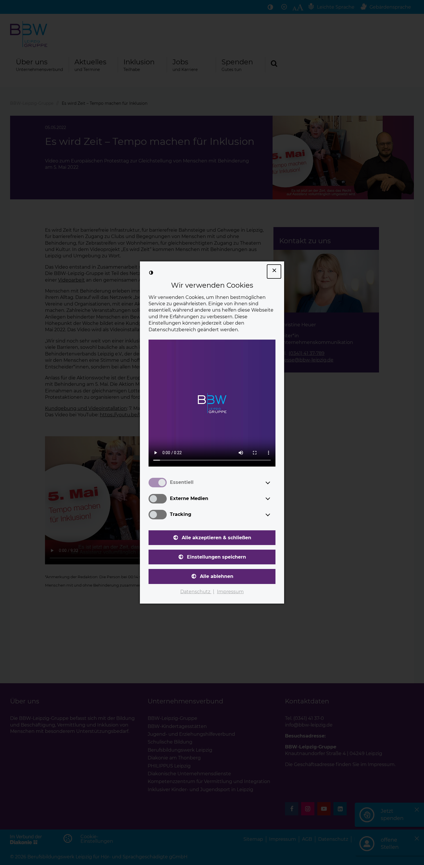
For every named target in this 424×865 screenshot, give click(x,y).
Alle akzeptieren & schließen (216, 537)
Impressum (230, 591)
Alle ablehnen (216, 576)
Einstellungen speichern (216, 557)
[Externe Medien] (273, 498)
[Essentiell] (273, 483)
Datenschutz (195, 591)
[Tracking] (273, 515)
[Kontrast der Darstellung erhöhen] (151, 273)
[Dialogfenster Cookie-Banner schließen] (274, 271)
